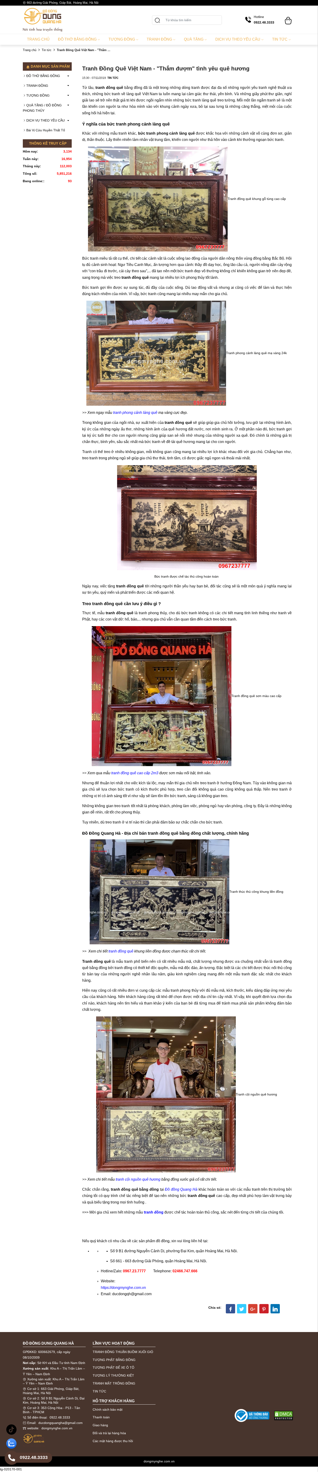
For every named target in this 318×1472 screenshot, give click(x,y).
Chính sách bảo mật (107, 1409)
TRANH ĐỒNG (37, 85)
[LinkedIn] (275, 1308)
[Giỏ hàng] (288, 18)
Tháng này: (32, 166)
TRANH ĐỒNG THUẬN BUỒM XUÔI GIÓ (123, 1352)
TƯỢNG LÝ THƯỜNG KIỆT (113, 1375)
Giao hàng (100, 1425)
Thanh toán (101, 1417)
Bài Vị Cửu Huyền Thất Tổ (45, 130)
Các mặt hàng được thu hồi (113, 1441)
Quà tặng (193, 39)
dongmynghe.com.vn (56, 1428)
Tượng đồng (121, 39)
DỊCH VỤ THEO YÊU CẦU (45, 120)
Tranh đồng (159, 39)
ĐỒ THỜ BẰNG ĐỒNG (43, 76)
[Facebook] (230, 1308)
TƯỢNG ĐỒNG (38, 95)
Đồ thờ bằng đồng (77, 39)
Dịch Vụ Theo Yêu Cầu (237, 39)
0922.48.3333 (60, 1417)
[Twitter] (241, 1308)
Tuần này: (31, 159)
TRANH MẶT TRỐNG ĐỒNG (114, 1383)
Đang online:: (33, 181)
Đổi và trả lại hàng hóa (109, 1433)
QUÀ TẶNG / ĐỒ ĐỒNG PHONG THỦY (42, 108)
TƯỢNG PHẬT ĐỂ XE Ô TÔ (113, 1367)
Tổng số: (30, 173)
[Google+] (252, 1308)
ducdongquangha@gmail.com (60, 1423)
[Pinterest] (264, 1308)
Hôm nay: (30, 151)
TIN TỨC (99, 1391)
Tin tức (280, 39)
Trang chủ (38, 39)
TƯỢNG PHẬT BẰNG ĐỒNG (114, 1360)
